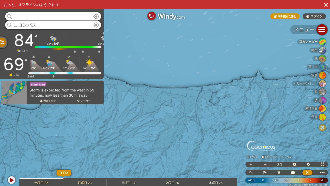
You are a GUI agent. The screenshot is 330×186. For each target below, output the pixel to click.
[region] (165, 93)
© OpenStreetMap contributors (307, 184)
